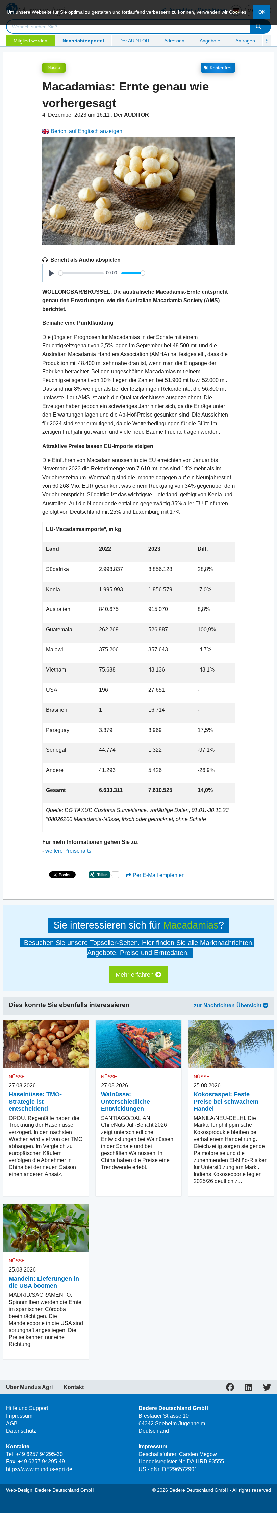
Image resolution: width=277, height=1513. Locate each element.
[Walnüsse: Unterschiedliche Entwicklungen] (138, 1044)
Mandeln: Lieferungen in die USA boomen (44, 1282)
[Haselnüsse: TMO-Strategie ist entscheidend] (46, 1044)
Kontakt (74, 1387)
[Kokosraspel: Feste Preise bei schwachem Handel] (231, 1044)
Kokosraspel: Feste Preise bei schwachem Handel (226, 1101)
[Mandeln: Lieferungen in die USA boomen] (46, 1228)
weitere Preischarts (68, 851)
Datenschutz (21, 1431)
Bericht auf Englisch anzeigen (85, 131)
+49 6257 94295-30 (39, 1454)
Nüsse (54, 67)
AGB (12, 1423)
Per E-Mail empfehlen (158, 875)
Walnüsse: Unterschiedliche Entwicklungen (125, 1101)
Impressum (19, 1416)
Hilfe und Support (27, 1408)
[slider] (81, 273)
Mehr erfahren (135, 974)
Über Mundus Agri (29, 1387)
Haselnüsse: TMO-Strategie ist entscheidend (35, 1101)
